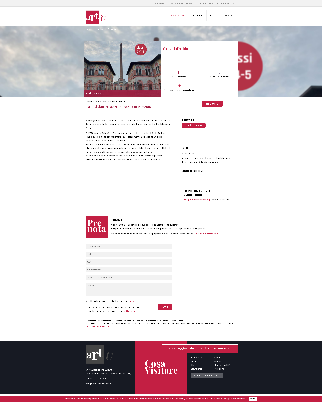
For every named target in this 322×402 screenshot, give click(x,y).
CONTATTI (228, 15)
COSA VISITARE (178, 15)
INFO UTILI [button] (212, 104)
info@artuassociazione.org (97, 326)
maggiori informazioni (234, 398)
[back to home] (103, 17)
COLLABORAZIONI (206, 3)
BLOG (212, 15)
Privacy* (131, 301)
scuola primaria (193, 125)
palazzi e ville (197, 357)
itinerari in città (222, 365)
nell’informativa (131, 311)
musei (193, 361)
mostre (217, 357)
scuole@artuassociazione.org (196, 199)
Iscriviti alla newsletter (215, 348)
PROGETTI (190, 3)
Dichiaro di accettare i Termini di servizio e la (111, 301)
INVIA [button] (164, 307)
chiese (217, 361)
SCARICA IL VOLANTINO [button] (206, 375)
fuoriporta (219, 368)
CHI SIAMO (160, 3)
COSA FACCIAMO (176, 3)
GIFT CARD (198, 15)
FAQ (234, 3)
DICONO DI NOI (223, 3)
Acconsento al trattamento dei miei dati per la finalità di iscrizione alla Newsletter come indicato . (113, 309)
